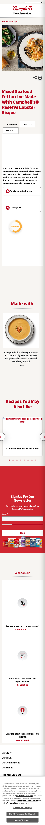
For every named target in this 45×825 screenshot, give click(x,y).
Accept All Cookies (22, 820)
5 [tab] (24, 460)
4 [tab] (20, 460)
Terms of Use (12, 803)
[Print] (40, 78)
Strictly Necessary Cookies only (22, 814)
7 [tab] (32, 460)
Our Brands (7, 767)
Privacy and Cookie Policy (27, 801)
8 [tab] (35, 460)
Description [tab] (11, 124)
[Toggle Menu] (40, 8)
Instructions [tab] (11, 130)
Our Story (7, 753)
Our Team (7, 757)
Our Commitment (11, 762)
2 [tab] (13, 460)
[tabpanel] (22, 436)
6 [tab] (28, 460)
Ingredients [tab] (27, 124)
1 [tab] (9, 460)
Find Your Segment (11, 775)
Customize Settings (24, 796)
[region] (22, 800)
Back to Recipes (11, 21)
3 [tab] (17, 460)
